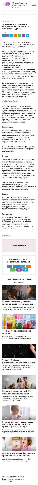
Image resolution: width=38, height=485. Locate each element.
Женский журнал (19, 3)
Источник (6, 236)
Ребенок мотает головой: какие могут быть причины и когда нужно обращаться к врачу (17, 424)
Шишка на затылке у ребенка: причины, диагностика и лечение (18, 302)
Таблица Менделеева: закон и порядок (16, 332)
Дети (4, 32)
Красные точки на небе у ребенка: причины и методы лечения (18, 454)
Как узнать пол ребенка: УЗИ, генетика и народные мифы (16, 392)
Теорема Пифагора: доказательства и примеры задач (18, 361)
